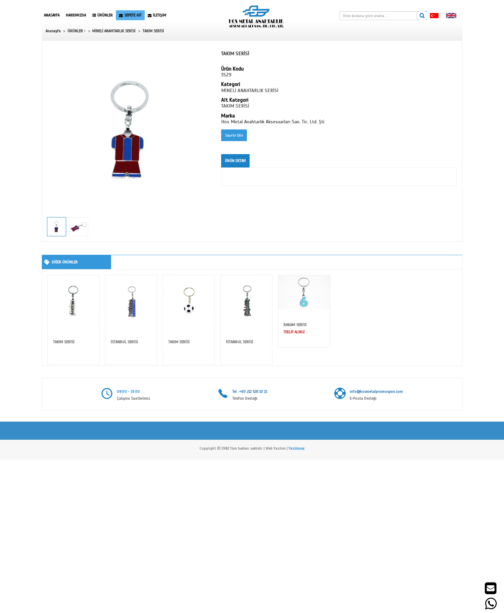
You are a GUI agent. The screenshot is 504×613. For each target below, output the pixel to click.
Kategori (230, 84)
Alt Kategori (234, 100)
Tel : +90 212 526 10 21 (249, 391)
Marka (228, 116)
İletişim (159, 15)
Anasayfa (52, 15)
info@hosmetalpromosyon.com (376, 391)
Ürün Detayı (235, 160)
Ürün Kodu (232, 69)
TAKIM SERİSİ (153, 30)
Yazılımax (296, 448)
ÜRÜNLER (76, 30)
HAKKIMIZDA (76, 15)
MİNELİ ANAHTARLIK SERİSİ (113, 30)
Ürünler (105, 15)
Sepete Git (133, 15)
